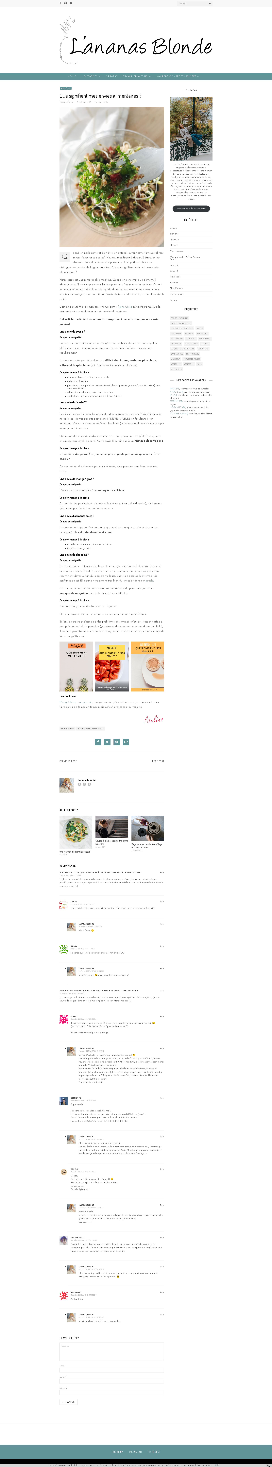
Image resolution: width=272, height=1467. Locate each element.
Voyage (173, 300)
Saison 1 (174, 259)
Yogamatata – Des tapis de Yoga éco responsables (146, 846)
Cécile (74, 901)
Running (205, 344)
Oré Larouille (78, 1237)
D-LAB (173, 395)
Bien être (65, 88)
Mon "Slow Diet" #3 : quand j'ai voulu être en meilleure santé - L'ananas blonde (101, 872)
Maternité (189, 333)
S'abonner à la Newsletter (191, 209)
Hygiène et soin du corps (182, 328)
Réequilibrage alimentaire (91, 728)
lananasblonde (66, 102)
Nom (62, 1366)
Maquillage (176, 333)
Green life (174, 240)
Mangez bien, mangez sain (76, 702)
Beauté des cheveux (179, 318)
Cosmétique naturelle (181, 323)
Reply (162, 872)
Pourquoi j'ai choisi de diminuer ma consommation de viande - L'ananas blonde (99, 991)
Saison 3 (174, 271)
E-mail (63, 1377)
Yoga (199, 364)
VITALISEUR (176, 392)
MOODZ (174, 389)
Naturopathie (67, 728)
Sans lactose (177, 354)
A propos (112, 76)
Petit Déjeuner (191, 344)
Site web (63, 1388)
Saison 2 (174, 265)
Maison (200, 328)
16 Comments (101, 102)
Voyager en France (192, 359)
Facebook (117, 1451)
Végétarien (189, 364)
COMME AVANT (178, 414)
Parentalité (176, 344)
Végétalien (176, 364)
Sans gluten (203, 349)
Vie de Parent (176, 294)
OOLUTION (176, 401)
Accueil (73, 76)
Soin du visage (192, 354)
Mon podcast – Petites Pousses (176, 76)
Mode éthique (177, 339)
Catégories (91, 76)
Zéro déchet (176, 369)
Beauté (173, 228)
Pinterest (154, 1451)
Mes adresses (176, 251)
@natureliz (125, 306)
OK (217, 1465)
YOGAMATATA (177, 407)
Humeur (174, 245)
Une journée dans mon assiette (75, 851)
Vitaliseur (175, 359)
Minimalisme (202, 333)
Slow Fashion (176, 288)
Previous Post (68, 761)
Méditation (191, 339)
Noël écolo (175, 277)
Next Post (158, 761)
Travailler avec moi (135, 76)
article (149, 580)
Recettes (174, 283)
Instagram (135, 1451)
